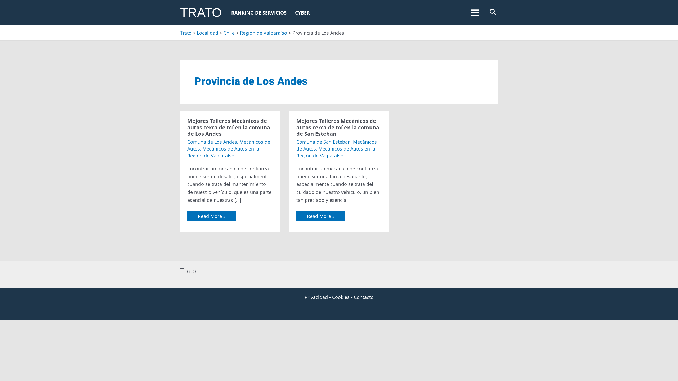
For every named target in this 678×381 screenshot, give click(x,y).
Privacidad (316, 297)
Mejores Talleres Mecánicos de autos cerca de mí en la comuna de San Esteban (337, 127)
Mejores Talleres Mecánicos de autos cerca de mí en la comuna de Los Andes (228, 127)
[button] (493, 12)
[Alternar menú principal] (474, 12)
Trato (201, 13)
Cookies (341, 297)
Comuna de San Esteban (323, 142)
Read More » (212, 215)
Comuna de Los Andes (212, 142)
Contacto (364, 297)
